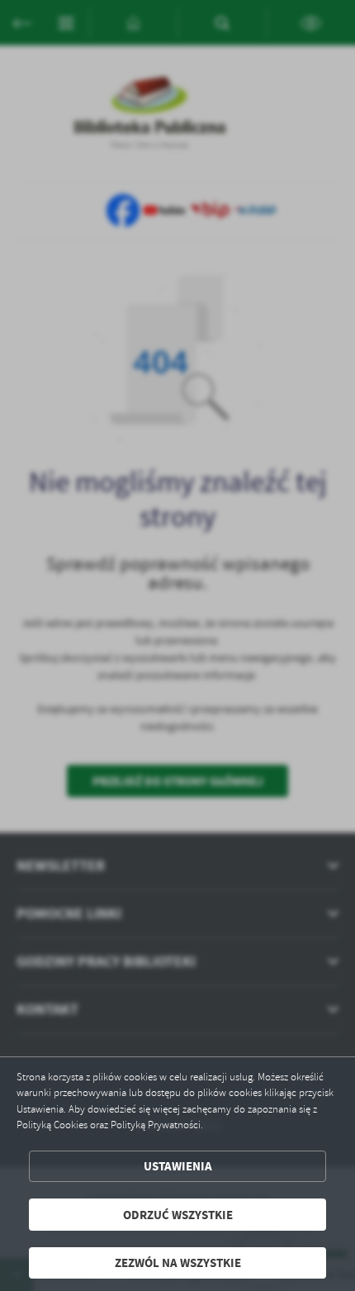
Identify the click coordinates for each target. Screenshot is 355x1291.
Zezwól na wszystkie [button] (178, 1262)
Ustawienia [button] (178, 1166)
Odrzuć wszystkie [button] (178, 1214)
